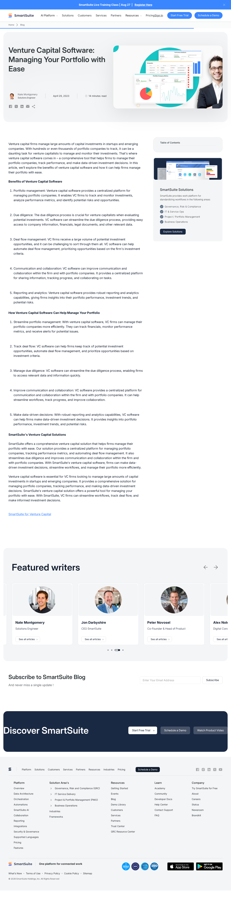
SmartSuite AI (21, 809)
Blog (113, 799)
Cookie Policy (71, 873)
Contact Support (164, 809)
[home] (21, 15)
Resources (94, 769)
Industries (108, 769)
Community (161, 793)
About (195, 793)
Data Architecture (23, 793)
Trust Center (118, 826)
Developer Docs (163, 799)
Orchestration (21, 799)
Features (18, 847)
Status (195, 804)
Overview (19, 788)
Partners (116, 15)
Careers (196, 799)
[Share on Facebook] (10, 106)
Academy (160, 788)
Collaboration (21, 815)
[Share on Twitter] (16, 106)
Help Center (161, 804)
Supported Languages (26, 837)
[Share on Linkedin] (22, 106)
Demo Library (118, 804)
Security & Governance (26, 831)
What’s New (15, 873)
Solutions (68, 15)
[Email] (28, 106)
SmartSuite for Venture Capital (29, 514)
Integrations (20, 826)
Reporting (19, 820)
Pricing (150, 15)
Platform (26, 769)
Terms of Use (33, 873)
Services (101, 15)
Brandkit (196, 815)
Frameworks (56, 816)
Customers (84, 15)
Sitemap (87, 873)
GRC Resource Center (123, 831)
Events (114, 793)
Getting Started (119, 788)
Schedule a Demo (147, 769)
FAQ (157, 815)
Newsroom (198, 809)
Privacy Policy (52, 873)
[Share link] (33, 106)
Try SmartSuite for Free (204, 788)
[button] (49, 15)
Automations (21, 804)
